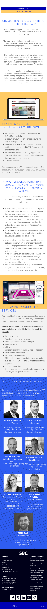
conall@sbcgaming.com (35, 427)
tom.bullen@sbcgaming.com (25, 540)
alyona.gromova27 (15, 508)
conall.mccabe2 (36, 432)
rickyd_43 (37, 469)
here (16, 584)
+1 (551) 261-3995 (10, 580)
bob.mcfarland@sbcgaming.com (16, 464)
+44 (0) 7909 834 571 (35, 506)
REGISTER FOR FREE (23, 12)
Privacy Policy (38, 579)
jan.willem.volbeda (36, 509)
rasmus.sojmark (15, 432)
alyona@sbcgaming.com (13, 501)
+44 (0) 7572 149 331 (24, 542)
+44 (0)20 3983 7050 (10, 578)
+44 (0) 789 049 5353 (13, 430)
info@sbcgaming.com (10, 582)
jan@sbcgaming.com (35, 504)
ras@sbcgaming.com (13, 427)
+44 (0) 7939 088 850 (35, 467)
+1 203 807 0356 (14, 466)
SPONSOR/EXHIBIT (23, 8)
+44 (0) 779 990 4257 (35, 430)
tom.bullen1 (26, 545)
